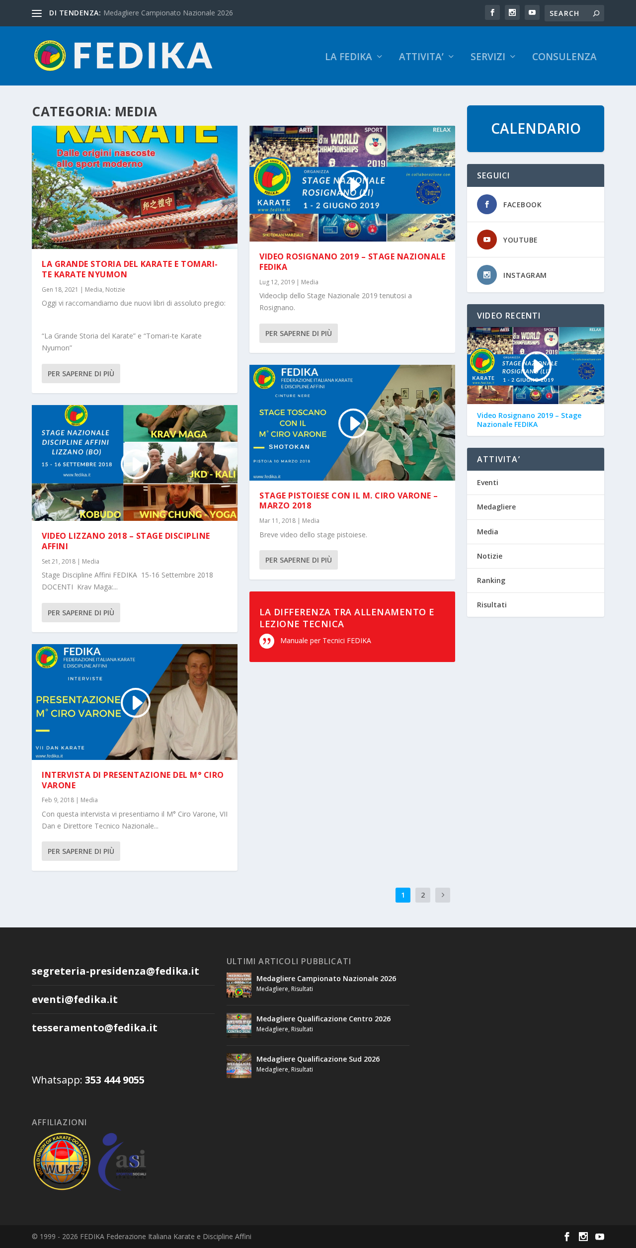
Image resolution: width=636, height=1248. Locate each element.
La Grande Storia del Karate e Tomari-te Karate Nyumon (130, 269)
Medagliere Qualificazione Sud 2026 (318, 1059)
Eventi (487, 482)
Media (93, 289)
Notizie (115, 289)
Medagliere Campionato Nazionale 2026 (168, 12)
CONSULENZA (564, 58)
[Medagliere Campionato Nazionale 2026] (239, 985)
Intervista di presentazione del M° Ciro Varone (133, 780)
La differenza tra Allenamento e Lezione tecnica (347, 617)
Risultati (492, 604)
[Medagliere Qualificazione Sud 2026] (239, 1065)
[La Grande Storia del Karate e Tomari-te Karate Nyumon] (135, 187)
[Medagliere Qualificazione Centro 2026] (239, 1025)
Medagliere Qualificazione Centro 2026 (323, 1018)
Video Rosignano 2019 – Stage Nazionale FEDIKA (352, 261)
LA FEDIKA (348, 58)
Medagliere (496, 506)
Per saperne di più (81, 373)
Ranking (491, 580)
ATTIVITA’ (421, 58)
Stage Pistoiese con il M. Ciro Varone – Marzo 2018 (348, 500)
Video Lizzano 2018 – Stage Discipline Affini (126, 541)
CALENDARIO (536, 128)
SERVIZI (488, 58)
